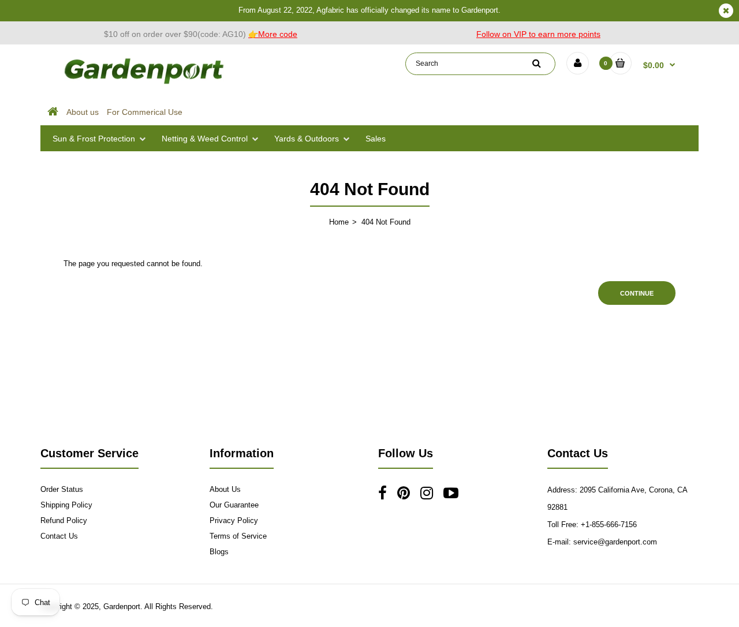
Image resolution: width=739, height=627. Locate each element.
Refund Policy (63, 520)
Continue (637, 293)
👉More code (272, 34)
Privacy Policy (234, 520)
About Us (225, 489)
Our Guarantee (234, 505)
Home (339, 222)
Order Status (61, 489)
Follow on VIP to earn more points (538, 34)
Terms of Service (238, 536)
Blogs (219, 551)
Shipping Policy (66, 505)
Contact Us (59, 536)
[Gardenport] (145, 84)
